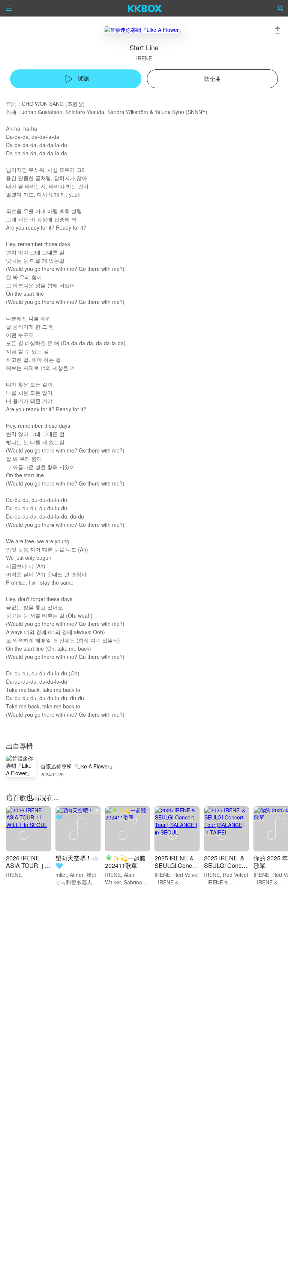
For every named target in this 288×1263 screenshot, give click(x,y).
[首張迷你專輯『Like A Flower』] (144, 29)
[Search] (280, 8)
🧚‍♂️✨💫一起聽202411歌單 (125, 862)
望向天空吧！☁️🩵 (77, 862)
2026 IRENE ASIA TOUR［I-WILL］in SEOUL (27, 869)
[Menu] (8, 8)
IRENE (144, 58)
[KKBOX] (145, 8)
